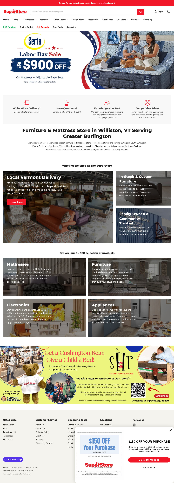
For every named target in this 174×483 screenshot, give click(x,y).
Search (5, 468)
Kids (5, 428)
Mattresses (29, 19)
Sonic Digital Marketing (21, 474)
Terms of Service (30, 468)
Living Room (8, 425)
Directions (40, 436)
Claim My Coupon (149, 460)
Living (16, 19)
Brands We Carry (75, 425)
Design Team (78, 19)
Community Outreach (45, 443)
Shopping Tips (74, 436)
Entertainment (9, 432)
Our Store (121, 19)
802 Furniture (9, 27)
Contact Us (40, 428)
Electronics (93, 19)
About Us (40, 425)
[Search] (140, 12)
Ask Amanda (43, 27)
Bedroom (44, 19)
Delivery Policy (42, 432)
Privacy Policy (16, 468)
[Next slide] (167, 59)
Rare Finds (58, 27)
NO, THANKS (149, 467)
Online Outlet (26, 27)
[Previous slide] (7, 59)
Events (134, 19)
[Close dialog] (171, 430)
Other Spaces (60, 19)
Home (6, 19)
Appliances (107, 19)
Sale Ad (70, 27)
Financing (147, 19)
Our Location (105, 425)
